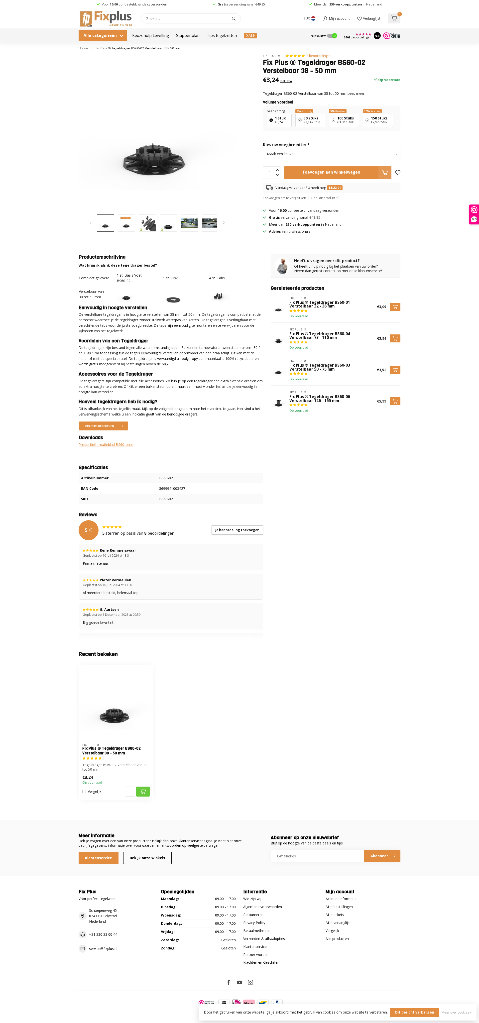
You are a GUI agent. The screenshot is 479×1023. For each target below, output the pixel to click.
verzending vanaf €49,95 (246, 4)
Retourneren (253, 914)
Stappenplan (188, 35)
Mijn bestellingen (339, 906)
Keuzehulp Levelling (150, 35)
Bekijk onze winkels (147, 857)
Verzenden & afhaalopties (264, 938)
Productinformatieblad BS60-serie (106, 444)
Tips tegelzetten (222, 35)
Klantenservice (98, 857)
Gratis (223, 4)
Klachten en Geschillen (261, 962)
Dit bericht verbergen (414, 1012)
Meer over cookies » (457, 1012)
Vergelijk (94, 791)
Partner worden (255, 954)
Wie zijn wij (252, 898)
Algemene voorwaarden (262, 906)
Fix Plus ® (271, 55)
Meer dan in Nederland (348, 4)
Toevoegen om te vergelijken (284, 198)
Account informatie (341, 898)
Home (83, 48)
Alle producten (337, 938)
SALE (250, 35)
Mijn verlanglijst (338, 922)
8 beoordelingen (319, 56)
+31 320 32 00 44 (103, 934)
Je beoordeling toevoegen (237, 530)
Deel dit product (323, 198)
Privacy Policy (254, 922)
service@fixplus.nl (103, 948)
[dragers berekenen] (103, 425)
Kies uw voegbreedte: (286, 144)
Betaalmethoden (256, 930)
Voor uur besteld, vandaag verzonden (134, 4)
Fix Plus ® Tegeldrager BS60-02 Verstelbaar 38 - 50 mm (138, 48)
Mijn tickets (335, 914)
